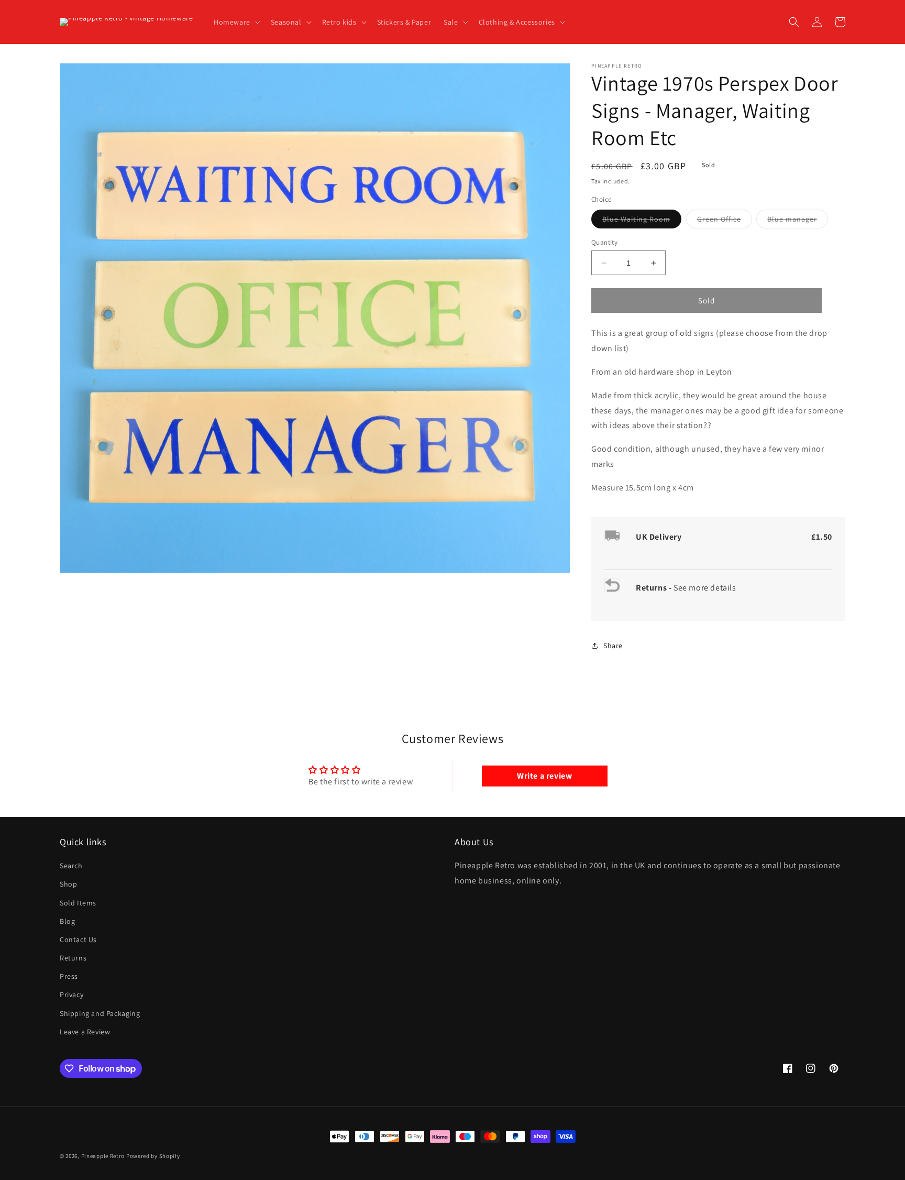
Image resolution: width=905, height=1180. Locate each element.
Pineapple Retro (103, 1156)
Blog (67, 921)
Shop (68, 884)
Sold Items (78, 903)
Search (71, 865)
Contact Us (78, 939)
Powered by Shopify (153, 1156)
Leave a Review (85, 1031)
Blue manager (797, 221)
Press (69, 976)
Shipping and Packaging (100, 1013)
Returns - (655, 587)
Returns (73, 958)
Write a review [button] (544, 775)
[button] (235, 22)
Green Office (724, 221)
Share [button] (613, 645)
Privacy (71, 994)
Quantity (604, 242)
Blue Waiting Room (641, 221)
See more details (705, 587)
